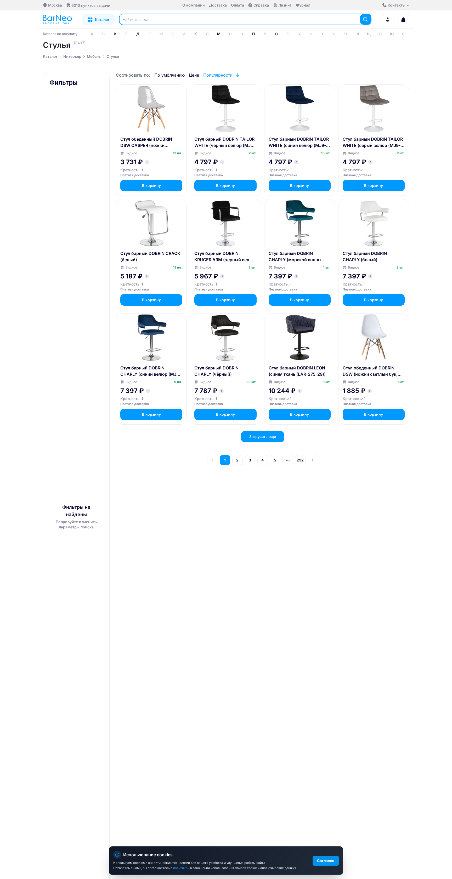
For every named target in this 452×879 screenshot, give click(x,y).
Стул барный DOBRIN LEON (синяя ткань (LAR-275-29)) (297, 371)
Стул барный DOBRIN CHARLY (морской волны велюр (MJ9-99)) (295, 257)
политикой (181, 868)
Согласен (325, 860)
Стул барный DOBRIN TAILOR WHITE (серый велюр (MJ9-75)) (373, 142)
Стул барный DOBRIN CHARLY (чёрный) (216, 371)
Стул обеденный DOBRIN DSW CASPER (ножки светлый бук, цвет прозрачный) (146, 142)
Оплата (237, 5)
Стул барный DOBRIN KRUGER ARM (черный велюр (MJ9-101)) (225, 257)
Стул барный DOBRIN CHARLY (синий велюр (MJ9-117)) (150, 371)
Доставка (218, 5)
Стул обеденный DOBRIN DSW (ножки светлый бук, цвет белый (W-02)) (370, 371)
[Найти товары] (365, 19)
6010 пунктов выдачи (90, 5)
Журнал (303, 5)
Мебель (94, 56)
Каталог (50, 56)
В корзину (151, 185)
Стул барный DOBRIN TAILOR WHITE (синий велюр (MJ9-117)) (299, 142)
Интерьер (72, 56)
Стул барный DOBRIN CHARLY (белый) (365, 256)
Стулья (112, 56)
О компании (193, 5)
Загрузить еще (262, 436)
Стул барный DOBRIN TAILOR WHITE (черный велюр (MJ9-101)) (224, 142)
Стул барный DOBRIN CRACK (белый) (150, 256)
